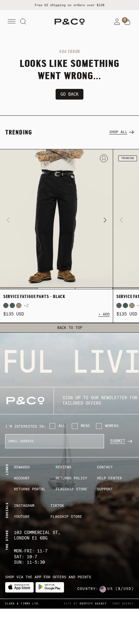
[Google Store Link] (50, 587)
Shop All (118, 132)
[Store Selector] (103, 589)
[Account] (117, 22)
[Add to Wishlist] (104, 158)
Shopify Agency (93, 603)
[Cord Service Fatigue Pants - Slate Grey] (5, 305)
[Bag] (127, 22)
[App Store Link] (19, 587)
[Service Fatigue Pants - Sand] (18, 305)
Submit (117, 441)
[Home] (70, 21)
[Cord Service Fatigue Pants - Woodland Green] (12, 305)
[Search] (23, 22)
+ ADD (104, 314)
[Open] (12, 22)
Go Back (69, 94)
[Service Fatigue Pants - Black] (56, 219)
